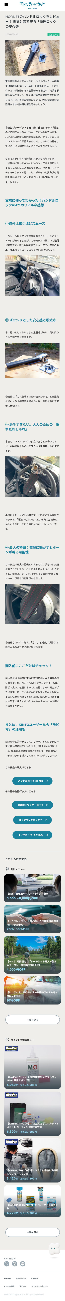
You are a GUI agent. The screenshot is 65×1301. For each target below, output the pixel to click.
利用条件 (34, 1278)
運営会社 (22, 1286)
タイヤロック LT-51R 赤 (30, 835)
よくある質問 (9, 1286)
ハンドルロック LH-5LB (30, 781)
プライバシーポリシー (39, 1286)
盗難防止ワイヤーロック (30, 805)
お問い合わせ (21, 1278)
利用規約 (7, 1278)
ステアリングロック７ (30, 820)
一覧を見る (32, 1019)
